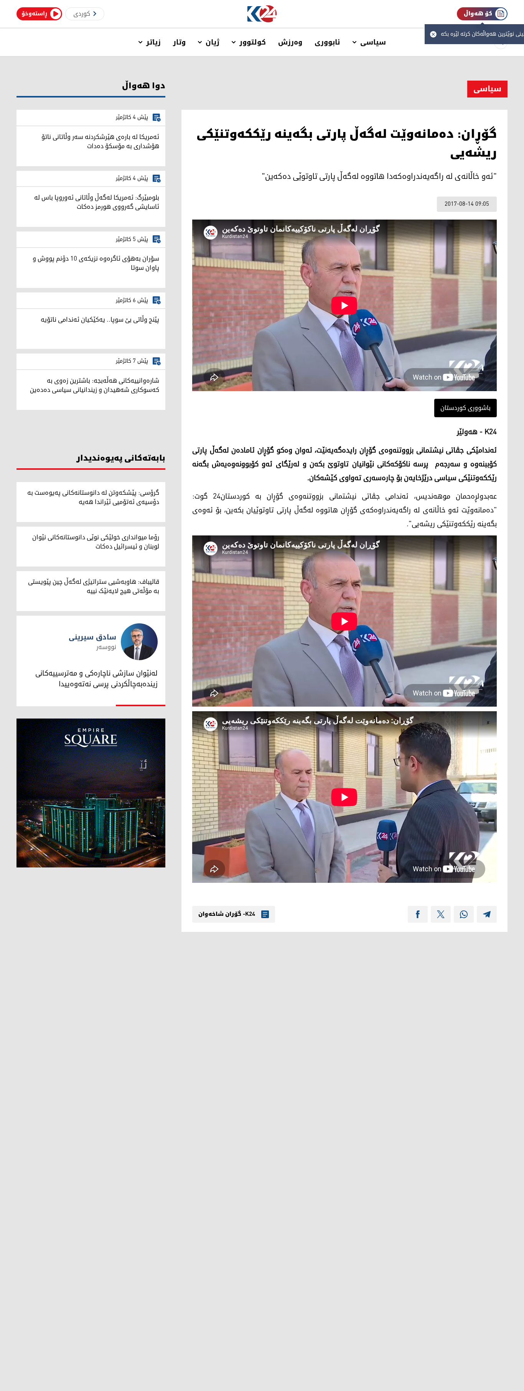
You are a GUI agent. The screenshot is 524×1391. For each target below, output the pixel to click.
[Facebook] (418, 914)
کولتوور (252, 42)
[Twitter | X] (441, 914)
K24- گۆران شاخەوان (226, 914)
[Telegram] (487, 914)
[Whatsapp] (464, 914)
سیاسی (373, 42)
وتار (179, 42)
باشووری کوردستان (465, 408)
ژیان (212, 42)
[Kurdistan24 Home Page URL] (262, 14)
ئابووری (327, 42)
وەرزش (290, 42)
